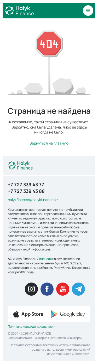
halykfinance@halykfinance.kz (33, 199)
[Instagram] (31, 289)
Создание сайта (20, 338)
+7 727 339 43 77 (26, 184)
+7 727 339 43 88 (26, 191)
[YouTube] (62, 289)
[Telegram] (78, 289)
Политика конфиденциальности (31, 327)
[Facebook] (47, 289)
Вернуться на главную (49, 143)
